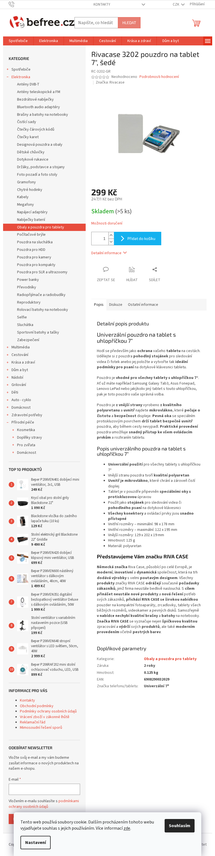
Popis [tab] (99, 304)
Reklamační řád (32, 722)
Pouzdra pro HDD (31, 250)
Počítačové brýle (31, 234)
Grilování (18, 385)
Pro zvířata (26, 445)
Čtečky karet (28, 137)
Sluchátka (25, 325)
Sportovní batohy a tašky (38, 332)
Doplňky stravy (29, 437)
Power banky (28, 280)
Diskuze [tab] (115, 304)
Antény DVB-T (28, 84)
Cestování (19, 355)
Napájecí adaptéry (32, 212)
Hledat (129, 22)
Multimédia (20, 347)
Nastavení (35, 842)
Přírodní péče (22, 422)
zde (126, 828)
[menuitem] (18, 40)
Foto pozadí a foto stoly (37, 174)
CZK (176, 4)
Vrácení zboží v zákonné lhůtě (44, 717)
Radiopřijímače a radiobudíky (41, 295)
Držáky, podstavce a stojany (41, 167)
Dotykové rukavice (32, 159)
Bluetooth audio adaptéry (38, 107)
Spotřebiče (21, 69)
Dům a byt (19, 370)
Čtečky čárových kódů (35, 129)
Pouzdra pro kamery (34, 257)
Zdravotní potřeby (26, 415)
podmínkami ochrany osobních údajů (44, 803)
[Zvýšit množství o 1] (111, 235)
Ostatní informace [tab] (143, 304)
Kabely (23, 197)
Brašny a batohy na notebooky (42, 114)
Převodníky (26, 287)
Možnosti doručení (106, 223)
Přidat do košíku (141, 238)
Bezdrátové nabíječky (35, 99)
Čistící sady (26, 122)
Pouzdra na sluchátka (35, 242)
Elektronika (20, 77)
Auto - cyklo (21, 400)
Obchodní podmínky (36, 706)
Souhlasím (179, 826)
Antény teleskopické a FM (38, 92)
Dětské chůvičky (31, 152)
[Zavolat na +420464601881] (17, 4)
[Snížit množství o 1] (111, 242)
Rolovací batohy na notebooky (42, 310)
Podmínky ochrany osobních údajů (48, 711)
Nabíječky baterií (31, 220)
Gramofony (26, 182)
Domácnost (21, 407)
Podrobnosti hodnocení (159, 77)
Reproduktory (29, 302)
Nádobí (17, 377)
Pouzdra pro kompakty (36, 265)
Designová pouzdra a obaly (39, 144)
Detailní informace (106, 253)
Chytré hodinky (29, 190)
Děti (14, 392)
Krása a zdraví (23, 362)
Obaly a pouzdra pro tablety (40, 227)
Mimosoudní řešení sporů (41, 727)
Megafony (25, 204)
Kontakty (102, 4)
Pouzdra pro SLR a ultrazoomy (42, 272)
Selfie (22, 317)
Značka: (110, 82)
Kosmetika (26, 430)
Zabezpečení (28, 340)
